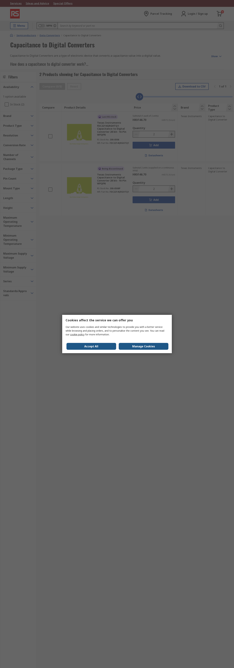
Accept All (91, 346)
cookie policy (77, 334)
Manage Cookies (143, 346)
